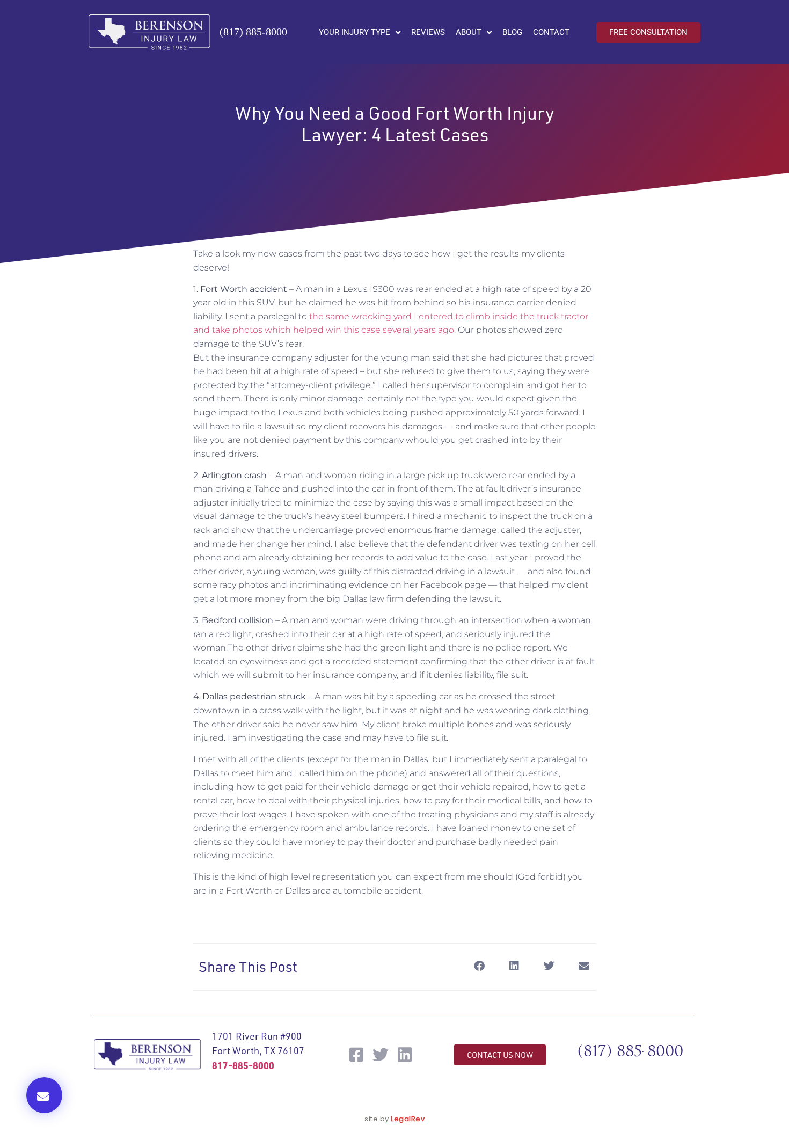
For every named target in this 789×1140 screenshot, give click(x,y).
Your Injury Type (354, 32)
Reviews (428, 32)
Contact (551, 32)
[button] (44, 1095)
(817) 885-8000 (253, 32)
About (468, 32)
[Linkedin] (405, 1055)
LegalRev (408, 1119)
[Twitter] (380, 1055)
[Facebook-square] (356, 1055)
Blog (512, 32)
